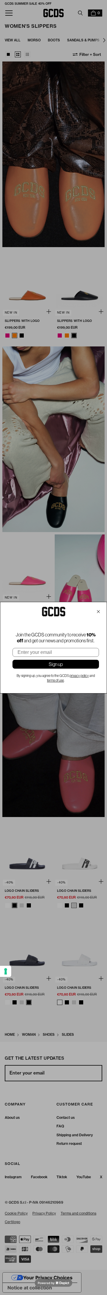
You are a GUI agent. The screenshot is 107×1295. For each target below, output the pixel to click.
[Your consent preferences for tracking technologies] (5, 971)
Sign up (56, 664)
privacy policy (79, 676)
